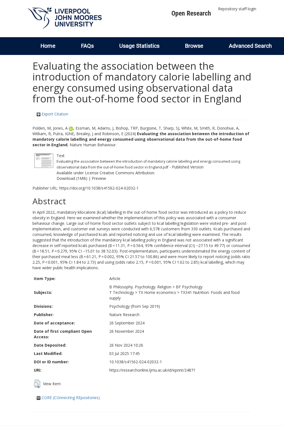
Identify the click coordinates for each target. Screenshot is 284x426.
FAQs (87, 45)
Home (47, 45)
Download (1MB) (72, 178)
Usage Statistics (139, 45)
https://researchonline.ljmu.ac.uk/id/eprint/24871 (152, 370)
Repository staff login (237, 8)
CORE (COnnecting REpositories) (70, 397)
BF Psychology (189, 286)
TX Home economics (157, 292)
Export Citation (54, 114)
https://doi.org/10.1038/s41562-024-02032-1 (99, 188)
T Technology (121, 292)
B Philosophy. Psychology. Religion (140, 286)
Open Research (191, 13)
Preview (99, 178)
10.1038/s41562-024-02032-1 (135, 361)
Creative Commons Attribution (127, 172)
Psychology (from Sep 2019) (134, 306)
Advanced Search (250, 45)
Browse (194, 45)
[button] (37, 384)
